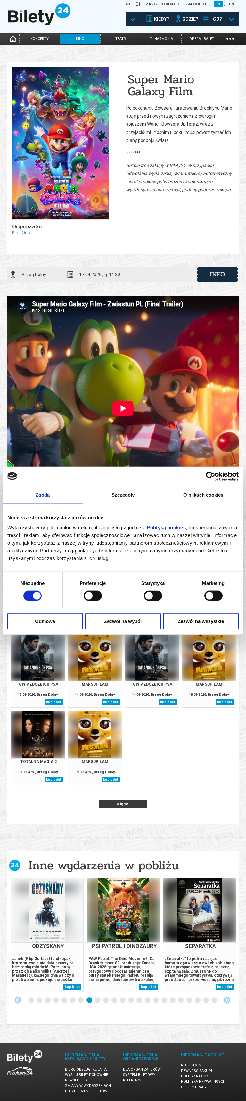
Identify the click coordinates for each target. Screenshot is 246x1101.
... (230, 38)
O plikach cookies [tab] (203, 494)
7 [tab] (81, 1000)
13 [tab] (131, 1000)
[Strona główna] (39, 23)
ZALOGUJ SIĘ (198, 4)
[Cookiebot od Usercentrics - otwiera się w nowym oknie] (211, 476)
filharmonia (161, 39)
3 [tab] (48, 1000)
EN (231, 4)
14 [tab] (139, 1000)
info (217, 274)
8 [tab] (89, 1000)
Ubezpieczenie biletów (86, 1091)
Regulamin (191, 1065)
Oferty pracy (194, 1087)
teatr (120, 39)
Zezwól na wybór (123, 621)
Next (226, 1000)
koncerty (39, 39)
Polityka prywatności (202, 1082)
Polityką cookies (166, 527)
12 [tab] (123, 1000)
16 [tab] (156, 1000)
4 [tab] (56, 1000)
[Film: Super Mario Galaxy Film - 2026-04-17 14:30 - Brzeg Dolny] (60, 144)
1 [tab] (31, 1000)
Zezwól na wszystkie (201, 621)
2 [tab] (40, 1000)
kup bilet (53, 702)
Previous (17, 1000)
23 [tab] (214, 1000)
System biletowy (139, 1075)
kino (80, 39)
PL (218, 4)
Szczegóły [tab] (123, 494)
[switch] (93, 595)
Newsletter (76, 1080)
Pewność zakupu (197, 1071)
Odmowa (45, 621)
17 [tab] (164, 1000)
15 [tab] (148, 1000)
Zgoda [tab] (43, 494)
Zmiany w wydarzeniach (88, 1086)
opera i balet (201, 39)
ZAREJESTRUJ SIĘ (163, 4)
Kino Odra (22, 232)
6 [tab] (73, 1000)
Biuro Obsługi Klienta (86, 1069)
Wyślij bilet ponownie (86, 1075)
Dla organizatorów (142, 1069)
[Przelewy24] (20, 1077)
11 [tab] (114, 1000)
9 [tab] (98, 1000)
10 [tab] (106, 1000)
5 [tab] (65, 1000)
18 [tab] (173, 1000)
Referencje (133, 1080)
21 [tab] (198, 1000)
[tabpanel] (47, 935)
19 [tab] (181, 1000)
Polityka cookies (197, 1076)
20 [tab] (189, 1000)
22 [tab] (206, 1000)
